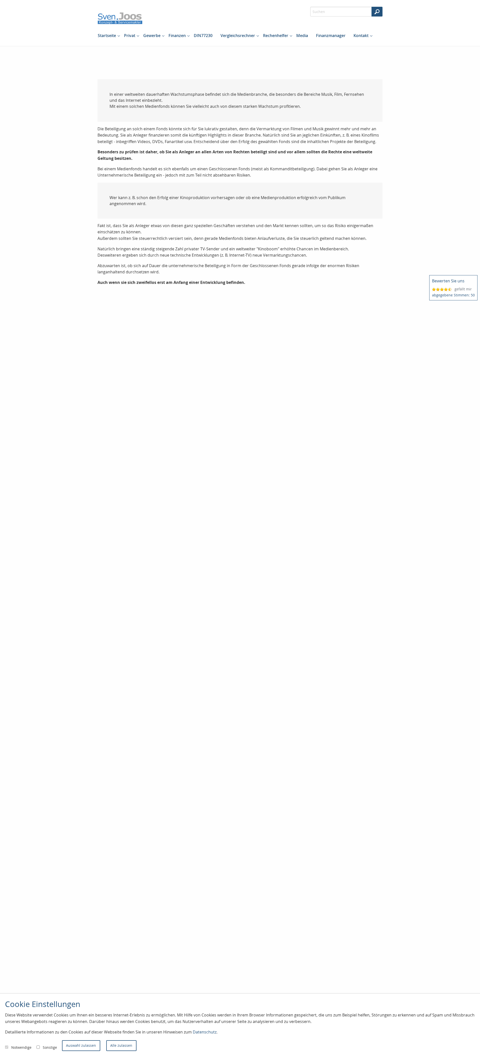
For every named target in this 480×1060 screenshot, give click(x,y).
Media (302, 35)
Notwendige (21, 1047)
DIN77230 (203, 35)
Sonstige (50, 1047)
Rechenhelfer (275, 35)
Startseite (107, 35)
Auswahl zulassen (81, 1045)
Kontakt (361, 35)
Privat (129, 35)
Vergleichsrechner (237, 35)
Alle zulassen (121, 1045)
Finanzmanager (331, 35)
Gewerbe (151, 35)
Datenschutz (204, 1032)
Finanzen (177, 35)
